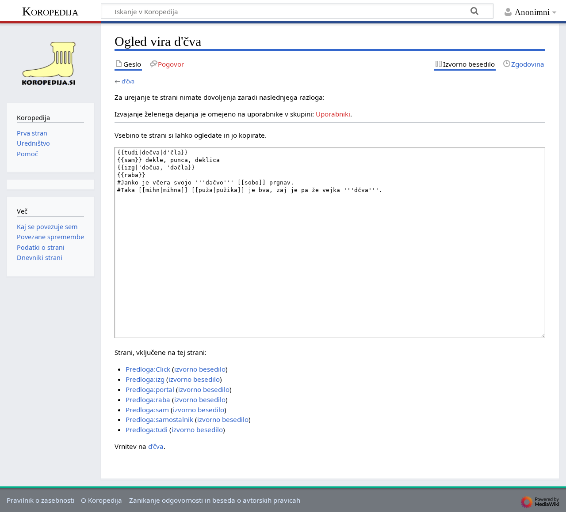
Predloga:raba (148, 399)
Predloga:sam (147, 409)
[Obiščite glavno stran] (50, 62)
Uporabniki (333, 113)
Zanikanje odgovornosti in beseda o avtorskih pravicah (214, 500)
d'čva (128, 81)
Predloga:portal (150, 389)
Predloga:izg (145, 379)
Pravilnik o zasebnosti (40, 500)
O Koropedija (101, 500)
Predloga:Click (148, 369)
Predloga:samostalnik (159, 419)
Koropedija (50, 11)
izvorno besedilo (200, 369)
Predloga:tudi (147, 429)
